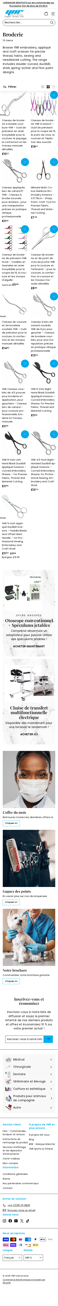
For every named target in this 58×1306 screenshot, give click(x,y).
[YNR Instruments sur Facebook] (10, 1221)
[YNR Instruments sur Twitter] (22, 1221)
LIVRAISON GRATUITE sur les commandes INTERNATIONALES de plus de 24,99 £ (28, 4)
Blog (31, 1139)
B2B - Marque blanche (42, 1144)
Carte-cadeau (11, 1158)
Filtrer (12, 87)
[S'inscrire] (48, 1039)
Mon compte (10, 1163)
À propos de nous (39, 1134)
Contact (8, 1188)
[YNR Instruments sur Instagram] (4, 1221)
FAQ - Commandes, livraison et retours (14, 1132)
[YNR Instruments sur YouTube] (16, 1221)
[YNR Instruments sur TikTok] (27, 1221)
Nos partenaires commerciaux (21, 1183)
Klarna (6, 1178)
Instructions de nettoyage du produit (15, 1140)
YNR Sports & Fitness (41, 1148)
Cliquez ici (11, 823)
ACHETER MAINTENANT (29, 646)
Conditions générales (15, 1174)
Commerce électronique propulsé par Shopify (24, 1281)
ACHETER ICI (29, 734)
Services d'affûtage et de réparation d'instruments (14, 1151)
